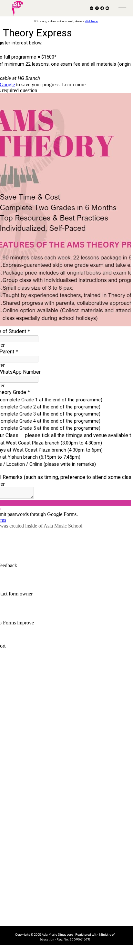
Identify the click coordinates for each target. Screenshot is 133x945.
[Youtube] (107, 8)
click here (91, 21)
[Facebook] (102, 8)
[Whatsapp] (91, 8)
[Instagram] (97, 8)
